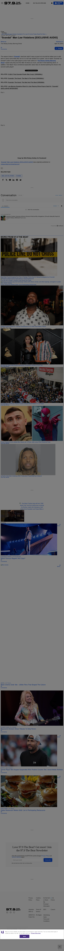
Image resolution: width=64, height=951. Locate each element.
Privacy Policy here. (36, 933)
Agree (24, 936)
